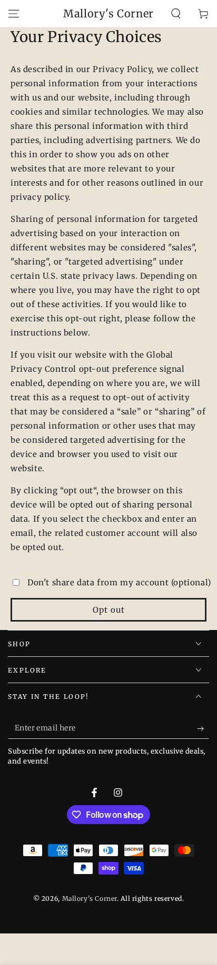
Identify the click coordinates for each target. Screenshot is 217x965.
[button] (176, 14)
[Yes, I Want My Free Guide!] (203, 728)
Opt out (109, 610)
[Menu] (13, 14)
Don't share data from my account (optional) (119, 582)
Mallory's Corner (89, 898)
